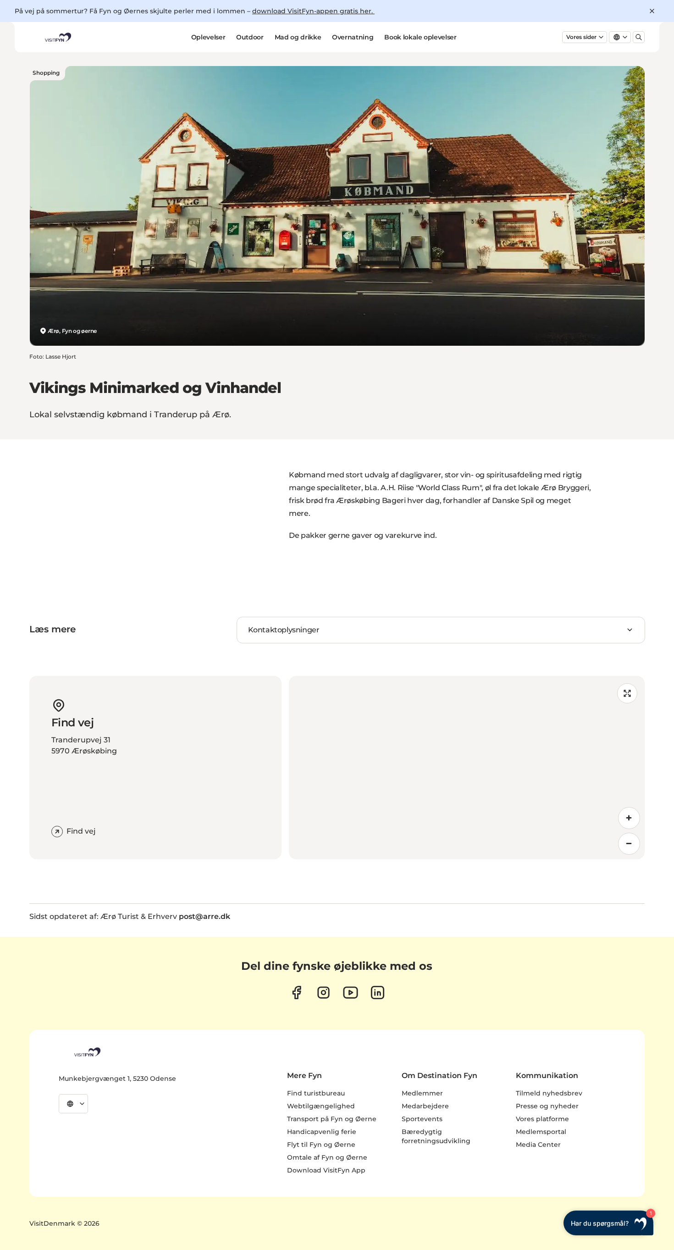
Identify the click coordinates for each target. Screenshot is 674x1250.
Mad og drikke (298, 37)
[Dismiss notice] (652, 11)
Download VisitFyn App (326, 1170)
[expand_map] (627, 693)
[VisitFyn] (87, 1051)
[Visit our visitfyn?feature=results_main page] (351, 993)
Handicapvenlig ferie (321, 1132)
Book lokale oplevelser (420, 37)
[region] (467, 767)
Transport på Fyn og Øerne (331, 1119)
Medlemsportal (541, 1132)
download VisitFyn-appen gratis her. (313, 11)
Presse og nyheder (547, 1106)
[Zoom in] (629, 818)
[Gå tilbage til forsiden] (57, 37)
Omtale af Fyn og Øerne (327, 1157)
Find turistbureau (316, 1093)
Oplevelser (208, 37)
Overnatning (352, 37)
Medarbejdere (425, 1106)
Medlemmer (422, 1093)
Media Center (538, 1144)
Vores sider (581, 36)
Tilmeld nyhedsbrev (549, 1093)
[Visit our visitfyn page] (323, 993)
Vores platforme (542, 1119)
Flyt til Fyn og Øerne (321, 1144)
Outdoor (250, 37)
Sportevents (422, 1119)
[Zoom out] (629, 844)
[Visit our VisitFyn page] (296, 993)
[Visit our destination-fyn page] (378, 993)
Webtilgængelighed (321, 1106)
